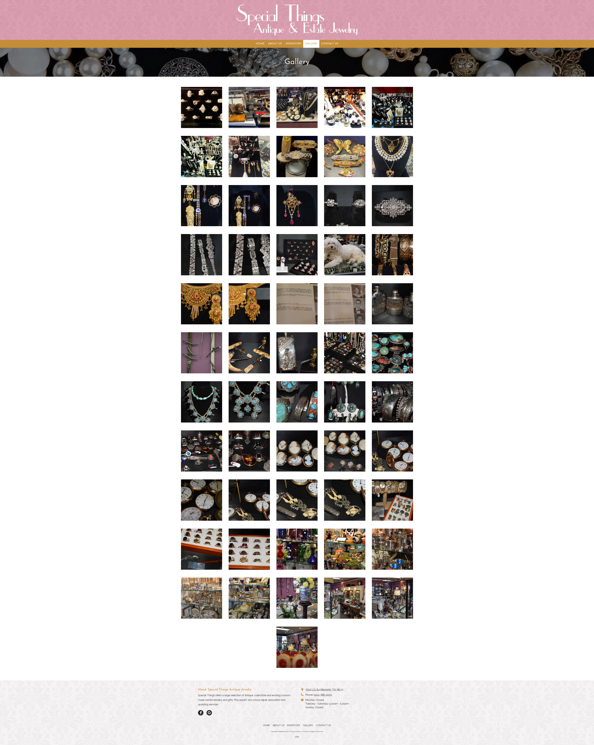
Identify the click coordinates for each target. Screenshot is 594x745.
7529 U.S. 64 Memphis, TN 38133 (324, 689)
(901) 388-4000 (323, 694)
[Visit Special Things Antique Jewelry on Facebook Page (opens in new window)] (200, 712)
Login (297, 736)
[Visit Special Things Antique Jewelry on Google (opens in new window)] (209, 712)
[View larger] (201, 107)
